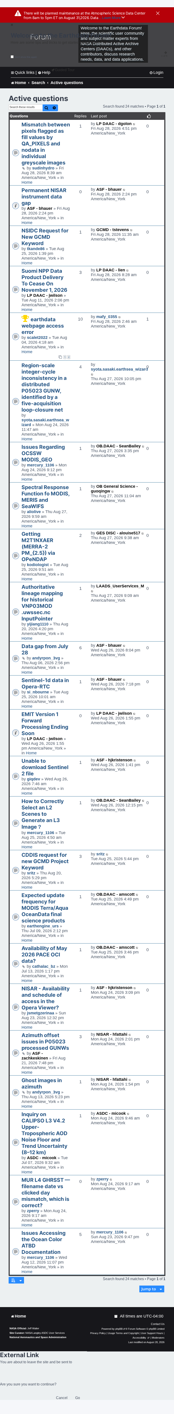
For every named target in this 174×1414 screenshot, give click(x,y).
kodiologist (38, 564)
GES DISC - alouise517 (118, 533)
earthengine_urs (43, 926)
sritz (31, 873)
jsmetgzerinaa (40, 1013)
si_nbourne (38, 692)
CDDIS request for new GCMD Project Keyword (45, 861)
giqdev (33, 779)
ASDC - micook (41, 1158)
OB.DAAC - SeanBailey (118, 446)
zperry (33, 1211)
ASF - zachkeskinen (35, 1055)
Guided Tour (65, 70)
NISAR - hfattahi (111, 1034)
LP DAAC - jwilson (45, 295)
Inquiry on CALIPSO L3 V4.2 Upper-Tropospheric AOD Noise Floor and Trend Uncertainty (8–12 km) (45, 1133)
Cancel (62, 1398)
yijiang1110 (37, 624)
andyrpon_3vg (46, 658)
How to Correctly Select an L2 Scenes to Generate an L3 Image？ (43, 814)
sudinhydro (43, 168)
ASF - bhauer (39, 208)
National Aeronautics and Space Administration (38, 1337)
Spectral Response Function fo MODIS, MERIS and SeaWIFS (46, 496)
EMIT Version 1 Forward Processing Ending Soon (45, 723)
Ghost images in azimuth (42, 1083)
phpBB (119, 1328)
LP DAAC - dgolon (114, 123)
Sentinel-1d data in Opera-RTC (45, 683)
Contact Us (157, 1324)
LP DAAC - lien (110, 270)
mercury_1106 (40, 465)
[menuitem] (156, 72)
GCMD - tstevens (112, 229)
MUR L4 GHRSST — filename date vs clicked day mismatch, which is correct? (46, 1193)
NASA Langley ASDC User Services (45, 1333)
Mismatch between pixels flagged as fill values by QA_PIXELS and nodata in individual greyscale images (46, 143)
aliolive (34, 511)
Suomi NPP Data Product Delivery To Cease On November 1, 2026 (44, 280)
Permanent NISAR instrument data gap (44, 196)
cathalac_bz (43, 966)
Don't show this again (25, 57)
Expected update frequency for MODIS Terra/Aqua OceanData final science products (45, 908)
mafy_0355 (106, 316)
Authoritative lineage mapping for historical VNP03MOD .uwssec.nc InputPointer (42, 603)
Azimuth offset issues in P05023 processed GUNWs (45, 1041)
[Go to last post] (134, 123)
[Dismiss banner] (158, 13)
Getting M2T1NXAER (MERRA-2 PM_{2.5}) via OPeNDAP (38, 546)
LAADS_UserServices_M (120, 586)
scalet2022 (37, 337)
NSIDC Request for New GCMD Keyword (45, 236)
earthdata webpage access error (43, 325)
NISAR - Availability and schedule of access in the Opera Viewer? (46, 998)
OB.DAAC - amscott (115, 894)
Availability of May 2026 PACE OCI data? (44, 954)
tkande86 (36, 248)
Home (27, 182)
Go (77, 1398)
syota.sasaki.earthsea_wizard (119, 369)
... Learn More (109, 17)
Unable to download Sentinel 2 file (45, 767)
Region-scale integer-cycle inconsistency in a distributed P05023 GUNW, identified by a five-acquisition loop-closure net (44, 387)
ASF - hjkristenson (114, 760)
